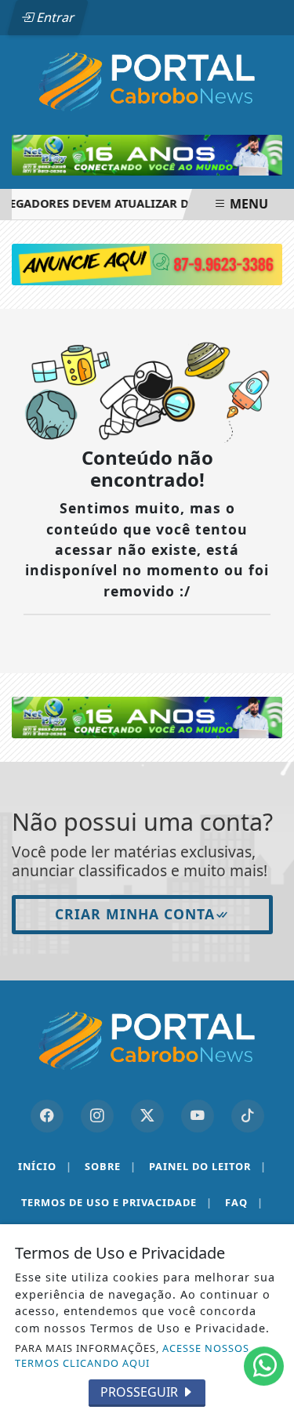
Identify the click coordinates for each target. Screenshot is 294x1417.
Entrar (54, 17)
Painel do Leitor (208, 1166)
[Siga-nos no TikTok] (247, 1116)
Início (45, 1166)
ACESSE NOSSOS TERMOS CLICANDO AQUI (132, 1355)
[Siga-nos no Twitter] (147, 1116)
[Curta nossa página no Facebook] (47, 1116)
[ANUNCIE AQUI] (147, 263)
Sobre (110, 1166)
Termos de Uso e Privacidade (116, 1202)
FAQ (244, 1202)
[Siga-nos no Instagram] (97, 1116)
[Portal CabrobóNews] (147, 81)
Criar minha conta (135, 913)
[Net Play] (147, 716)
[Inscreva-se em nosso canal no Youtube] (197, 1116)
